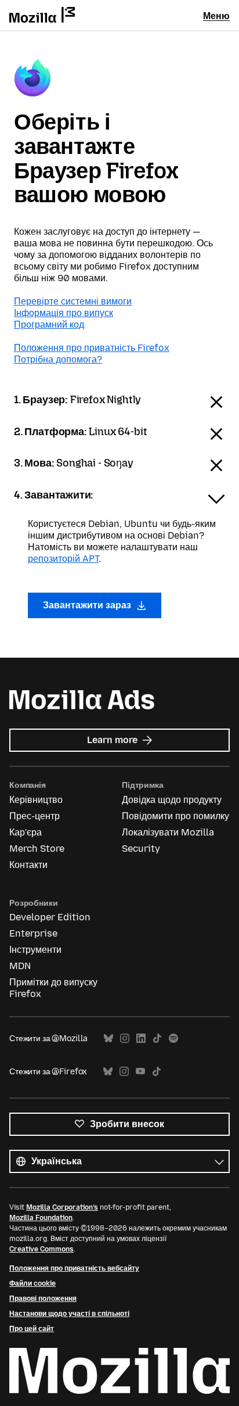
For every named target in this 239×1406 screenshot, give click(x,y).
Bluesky (108, 1038)
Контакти (28, 864)
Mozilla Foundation (41, 1218)
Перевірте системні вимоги (73, 301)
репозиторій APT (63, 558)
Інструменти (35, 949)
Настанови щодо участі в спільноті (69, 1314)
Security (141, 848)
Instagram (125, 1038)
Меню (216, 15)
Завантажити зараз (88, 605)
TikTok (157, 1038)
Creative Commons (41, 1249)
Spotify (173, 1038)
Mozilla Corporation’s (62, 1207)
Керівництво (36, 799)
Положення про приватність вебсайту (74, 1268)
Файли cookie (32, 1283)
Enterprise (33, 933)
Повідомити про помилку (175, 816)
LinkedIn (141, 1038)
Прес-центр (34, 816)
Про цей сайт (31, 1329)
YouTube (140, 1071)
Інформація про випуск (63, 312)
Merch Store (36, 848)
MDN (20, 965)
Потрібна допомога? (58, 359)
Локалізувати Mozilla (168, 832)
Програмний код (49, 324)
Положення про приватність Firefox (91, 347)
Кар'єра (25, 832)
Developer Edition (49, 917)
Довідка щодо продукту (172, 799)
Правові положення (43, 1298)
